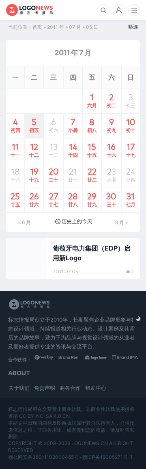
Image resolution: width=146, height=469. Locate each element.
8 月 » (121, 222)
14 (73, 150)
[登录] (119, 10)
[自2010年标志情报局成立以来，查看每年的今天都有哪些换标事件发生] (73, 222)
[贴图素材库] (47, 359)
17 (130, 150)
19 (34, 174)
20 (54, 174)
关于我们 (19, 388)
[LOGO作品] (99, 359)
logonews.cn (89, 443)
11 (15, 150)
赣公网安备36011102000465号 (43, 457)
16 (111, 150)
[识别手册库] (125, 359)
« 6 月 (24, 222)
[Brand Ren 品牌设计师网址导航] (73, 359)
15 (92, 150)
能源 (20, 248)
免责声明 (44, 388)
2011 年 (55, 27)
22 (92, 174)
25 (15, 199)
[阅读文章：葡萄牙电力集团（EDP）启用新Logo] (73, 258)
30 (111, 199)
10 (130, 125)
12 (34, 150)
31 (130, 199)
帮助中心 (95, 388)
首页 (37, 27)
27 (53, 199)
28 (73, 199)
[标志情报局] (29, 10)
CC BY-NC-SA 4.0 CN (44, 416)
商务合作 (70, 388)
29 (92, 199)
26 (34, 199)
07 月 (75, 27)
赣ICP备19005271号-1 (107, 457)
